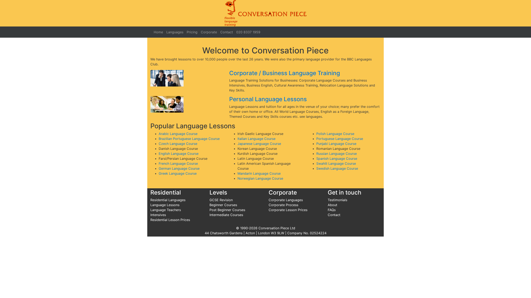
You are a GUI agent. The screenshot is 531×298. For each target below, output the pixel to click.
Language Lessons (164, 205)
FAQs (332, 210)
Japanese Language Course (259, 144)
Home (158, 32)
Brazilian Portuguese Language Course (189, 139)
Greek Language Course (178, 173)
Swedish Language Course (337, 168)
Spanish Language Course (336, 158)
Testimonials (337, 200)
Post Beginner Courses (227, 210)
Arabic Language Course (178, 134)
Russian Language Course (336, 153)
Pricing (192, 32)
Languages (174, 32)
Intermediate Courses (226, 215)
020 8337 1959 (248, 32)
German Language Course (179, 168)
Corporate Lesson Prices (288, 210)
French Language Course (178, 163)
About (332, 205)
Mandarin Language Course (259, 173)
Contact (226, 32)
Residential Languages (167, 200)
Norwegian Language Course (260, 178)
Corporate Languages (286, 200)
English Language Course (179, 153)
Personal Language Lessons (268, 99)
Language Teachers (165, 210)
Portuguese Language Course (339, 139)
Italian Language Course (256, 139)
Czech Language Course (178, 144)
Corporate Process (283, 205)
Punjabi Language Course (336, 144)
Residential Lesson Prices (170, 220)
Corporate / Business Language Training (284, 73)
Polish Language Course (335, 134)
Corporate (209, 32)
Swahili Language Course (336, 163)
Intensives (158, 215)
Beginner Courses (223, 205)
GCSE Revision (221, 200)
